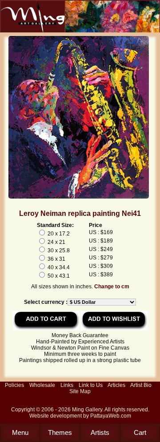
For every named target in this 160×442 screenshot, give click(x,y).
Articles (116, 385)
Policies (14, 385)
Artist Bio (141, 385)
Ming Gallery (87, 409)
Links (66, 385)
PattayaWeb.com (110, 416)
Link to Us (91, 385)
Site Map (80, 391)
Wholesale (42, 385)
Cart (140, 432)
